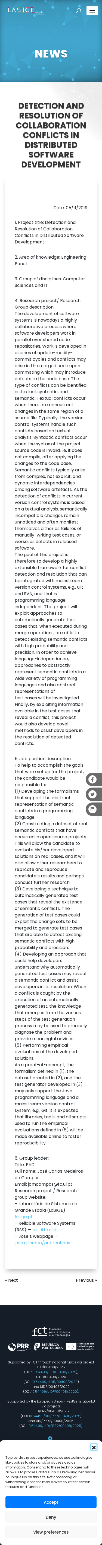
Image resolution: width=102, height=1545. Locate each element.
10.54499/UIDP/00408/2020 (54, 1391)
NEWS (51, 53)
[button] (94, 1447)
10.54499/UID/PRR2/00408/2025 (54, 1425)
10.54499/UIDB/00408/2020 (55, 1381)
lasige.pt (24, 1217)
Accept (51, 1502)
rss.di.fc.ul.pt (45, 1230)
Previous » (86, 1280)
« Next (11, 1280)
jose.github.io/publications (42, 1243)
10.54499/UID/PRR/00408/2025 (54, 1416)
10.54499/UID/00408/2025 (54, 1372)
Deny (51, 1517)
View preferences (51, 1532)
